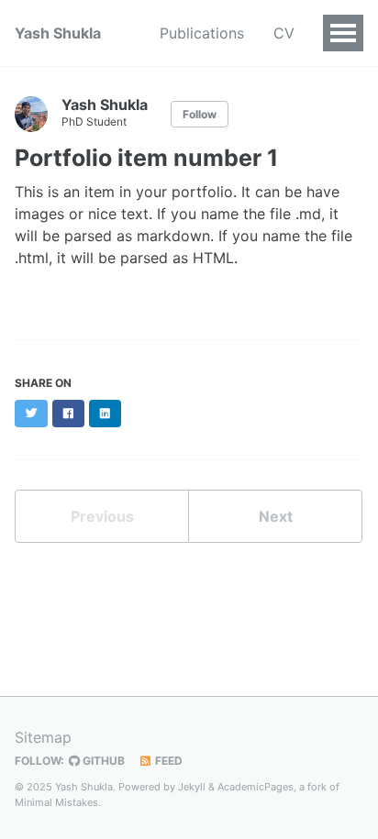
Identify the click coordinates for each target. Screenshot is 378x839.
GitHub (102, 760)
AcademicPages (255, 786)
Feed (167, 760)
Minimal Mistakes (56, 802)
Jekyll (192, 786)
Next (276, 516)
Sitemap (43, 737)
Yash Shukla (58, 33)
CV (284, 33)
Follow (200, 114)
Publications (202, 33)
